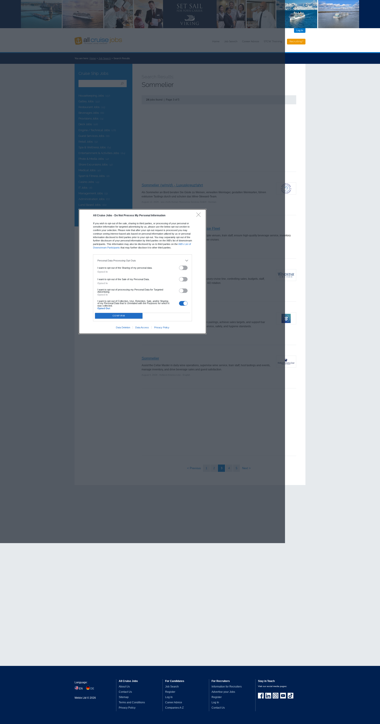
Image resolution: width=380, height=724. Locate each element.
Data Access (142, 327)
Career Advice (173, 702)
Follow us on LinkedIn (268, 695)
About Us (124, 686)
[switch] (183, 268)
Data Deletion (123, 327)
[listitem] (142, 260)
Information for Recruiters (227, 686)
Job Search (172, 686)
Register (170, 691)
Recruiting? (296, 41)
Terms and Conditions (132, 702)
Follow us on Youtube (283, 695)
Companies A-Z (174, 707)
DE (92, 688)
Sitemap (124, 697)
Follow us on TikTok (290, 695)
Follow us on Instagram (275, 695)
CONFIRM (119, 315)
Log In (299, 30)
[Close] (199, 216)
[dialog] (142, 271)
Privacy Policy (161, 327)
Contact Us (125, 691)
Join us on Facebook (261, 695)
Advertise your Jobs (223, 691)
